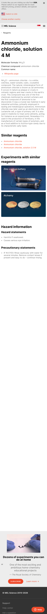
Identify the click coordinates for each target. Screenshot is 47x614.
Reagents (7, 33)
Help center (7, 608)
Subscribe (15, 581)
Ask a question (9, 612)
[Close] (44, 3)
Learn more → (32, 581)
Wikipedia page (11, 73)
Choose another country (10, 19)
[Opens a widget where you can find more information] (38, 610)
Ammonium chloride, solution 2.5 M (20, 147)
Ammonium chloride (13, 141)
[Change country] (38, 26)
